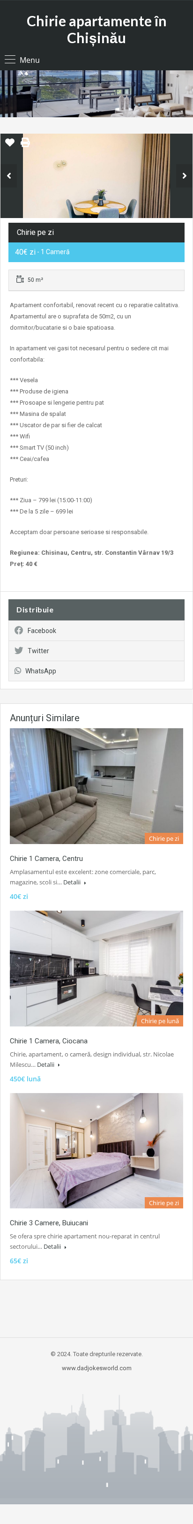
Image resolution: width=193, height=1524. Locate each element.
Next (184, 176)
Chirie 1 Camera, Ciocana (49, 1041)
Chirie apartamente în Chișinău (97, 29)
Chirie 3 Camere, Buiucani (49, 1223)
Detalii (72, 882)
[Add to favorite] (10, 146)
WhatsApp (40, 671)
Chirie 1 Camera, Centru (46, 858)
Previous (8, 176)
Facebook (42, 630)
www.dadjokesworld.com (97, 1368)
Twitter (38, 651)
